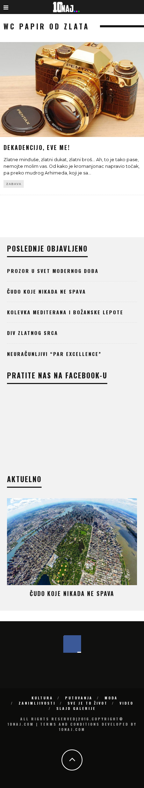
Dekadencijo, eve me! (36, 147)
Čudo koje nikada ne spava (46, 291)
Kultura (42, 697)
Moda (111, 697)
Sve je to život (87, 703)
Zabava (13, 184)
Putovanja (79, 697)
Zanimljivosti (37, 703)
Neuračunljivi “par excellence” (54, 353)
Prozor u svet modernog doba (53, 270)
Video (127, 703)
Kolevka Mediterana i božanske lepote (65, 312)
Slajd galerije (76, 708)
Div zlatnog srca (32, 332)
